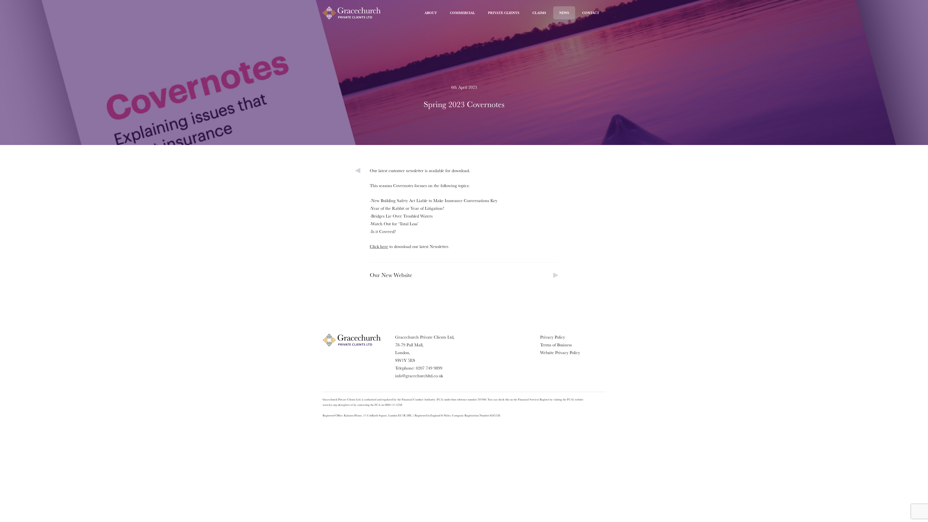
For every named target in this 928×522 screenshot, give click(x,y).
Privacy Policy (552, 337)
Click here (379, 246)
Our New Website (391, 275)
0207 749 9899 (429, 368)
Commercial (462, 12)
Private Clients (503, 12)
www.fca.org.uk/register (336, 404)
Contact (590, 12)
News (564, 12)
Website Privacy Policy (560, 352)
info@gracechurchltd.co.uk (419, 375)
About (431, 12)
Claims (539, 12)
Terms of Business (556, 345)
